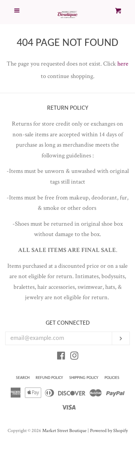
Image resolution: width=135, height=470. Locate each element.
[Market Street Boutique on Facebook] (61, 357)
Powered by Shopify (109, 430)
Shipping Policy (83, 378)
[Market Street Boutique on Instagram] (74, 357)
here (122, 64)
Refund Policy (49, 378)
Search (22, 378)
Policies (112, 378)
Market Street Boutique (64, 430)
